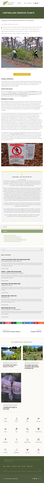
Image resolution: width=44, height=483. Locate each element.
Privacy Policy (30, 466)
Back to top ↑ (15, 478)
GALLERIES (29, 3)
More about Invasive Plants (23, 74)
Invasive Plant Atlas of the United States (12, 241)
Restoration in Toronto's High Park (26, 20)
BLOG (25, 3)
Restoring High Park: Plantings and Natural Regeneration (32, 367)
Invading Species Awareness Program (12, 236)
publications (24, 239)
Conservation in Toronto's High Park (9, 20)
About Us (9, 466)
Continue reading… (5, 268)
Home (4, 466)
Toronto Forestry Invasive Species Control (13, 238)
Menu (19, 3)
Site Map (23, 466)
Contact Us (14, 466)
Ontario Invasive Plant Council (10, 239)
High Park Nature (9, 478)
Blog (19, 466)
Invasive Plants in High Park (10, 235)
